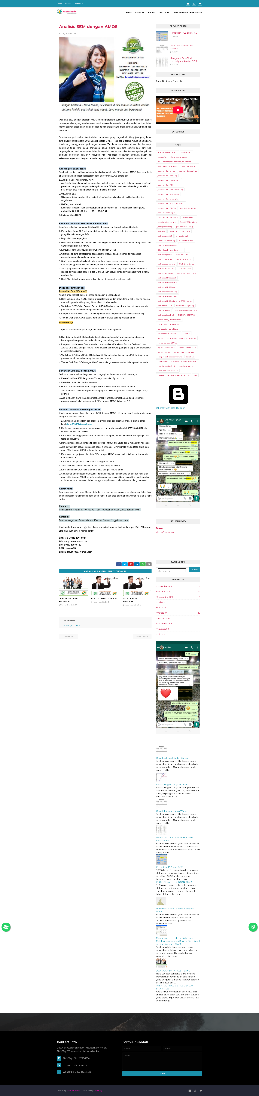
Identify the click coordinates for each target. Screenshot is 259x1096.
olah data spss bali (165, 273)
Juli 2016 (178, 634)
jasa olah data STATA (167, 208)
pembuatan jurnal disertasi (169, 319)
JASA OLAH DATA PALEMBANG (173, 970)
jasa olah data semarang (168, 194)
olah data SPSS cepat (167, 278)
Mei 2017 (178, 602)
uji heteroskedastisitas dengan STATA (174, 375)
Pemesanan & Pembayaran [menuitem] (188, 12)
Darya (64, 33)
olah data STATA (165, 306)
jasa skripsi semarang (167, 222)
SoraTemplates (73, 1090)
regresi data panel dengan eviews (181, 338)
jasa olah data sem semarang (170, 189)
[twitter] (200, 3)
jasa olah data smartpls (168, 199)
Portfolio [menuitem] (165, 12)
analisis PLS (186, 152)
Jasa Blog (98, 1090)
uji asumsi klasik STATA (168, 371)
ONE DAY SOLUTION (187, 315)
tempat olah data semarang (170, 357)
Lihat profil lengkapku (165, 532)
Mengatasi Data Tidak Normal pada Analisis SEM (183, 60)
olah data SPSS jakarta (167, 282)
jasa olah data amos (166, 171)
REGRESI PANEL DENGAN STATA (174, 882)
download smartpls (179, 157)
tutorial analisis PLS (166, 366)
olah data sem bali (184, 259)
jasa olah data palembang (169, 180)
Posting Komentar (72, 625)
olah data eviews (186, 240)
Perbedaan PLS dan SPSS (183, 32)
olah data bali (182, 236)
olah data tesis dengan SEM (185, 310)
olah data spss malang (167, 292)
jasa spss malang (165, 227)
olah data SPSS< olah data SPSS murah (175, 301)
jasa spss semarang (184, 227)
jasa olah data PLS (165, 185)
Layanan (173, 231)
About (68, 4)
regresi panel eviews (166, 347)
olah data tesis (164, 310)
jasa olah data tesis (188, 208)
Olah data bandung (166, 240)
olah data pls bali (165, 259)
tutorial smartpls (186, 366)
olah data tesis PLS (166, 315)
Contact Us (78, 4)
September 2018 (178, 597)
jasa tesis (161, 231)
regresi (160, 338)
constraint (162, 157)
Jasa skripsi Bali (188, 217)
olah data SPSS (184, 268)
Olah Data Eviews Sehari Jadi (170, 250)
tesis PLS (190, 357)
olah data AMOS (165, 236)
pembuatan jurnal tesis (168, 329)
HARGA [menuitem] (151, 12)
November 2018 (178, 586)
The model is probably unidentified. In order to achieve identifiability (177, 361)
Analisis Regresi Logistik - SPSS (172, 784)
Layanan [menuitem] (139, 12)
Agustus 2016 (178, 629)
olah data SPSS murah (167, 296)
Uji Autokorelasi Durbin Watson (172, 811)
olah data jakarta (165, 254)
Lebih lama (142, 636)
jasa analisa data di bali (167, 166)
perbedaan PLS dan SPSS (169, 333)
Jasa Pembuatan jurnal (168, 217)
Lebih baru (69, 636)
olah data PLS (182, 254)
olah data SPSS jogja (166, 287)
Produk (187, 333)
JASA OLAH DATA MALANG (105, 598)
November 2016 (178, 623)
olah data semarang (166, 264)
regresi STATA (164, 352)
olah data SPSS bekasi (186, 273)
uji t (195, 375)
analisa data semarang (167, 152)
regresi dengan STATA (167, 343)
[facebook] (188, 3)
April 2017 (178, 607)
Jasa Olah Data (188, 166)
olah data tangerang (185, 306)
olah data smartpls (166, 268)
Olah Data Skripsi (186, 264)
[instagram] (194, 3)
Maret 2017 (178, 613)
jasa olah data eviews (188, 171)
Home (59, 4)
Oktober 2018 (178, 591)
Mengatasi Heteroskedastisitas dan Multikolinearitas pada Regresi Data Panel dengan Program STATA (178, 941)
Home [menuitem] (129, 12)
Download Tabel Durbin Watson (182, 47)
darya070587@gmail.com (79, 423)
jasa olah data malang (167, 175)
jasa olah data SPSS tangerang (171, 203)
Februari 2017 (178, 618)
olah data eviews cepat (167, 245)
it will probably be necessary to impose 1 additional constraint (175, 162)
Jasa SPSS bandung (188, 222)
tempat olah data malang (185, 352)
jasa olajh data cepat (166, 213)
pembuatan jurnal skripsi (169, 324)
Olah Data (185, 231)
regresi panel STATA (187, 347)
